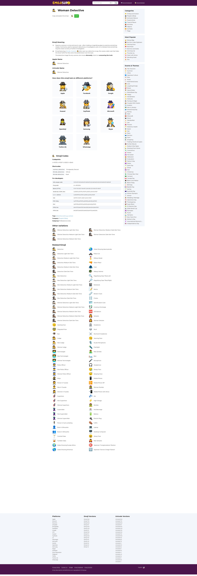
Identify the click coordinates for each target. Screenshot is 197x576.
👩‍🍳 (140, 3)
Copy (76, 16)
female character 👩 (72, 51)
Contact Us (64, 567)
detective (59, 216)
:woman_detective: (59, 169)
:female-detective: (58, 174)
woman (70, 216)
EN (111, 3)
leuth (64, 216)
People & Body (63, 218)
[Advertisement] (86, 29)
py (67, 216)
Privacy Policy (56, 567)
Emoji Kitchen (88, 567)
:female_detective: (58, 172)
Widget (71, 567)
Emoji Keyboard (78, 567)
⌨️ (126, 3)
